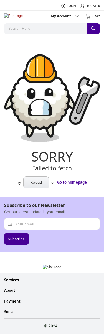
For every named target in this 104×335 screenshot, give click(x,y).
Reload (36, 182)
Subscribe (16, 239)
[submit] (93, 28)
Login (71, 6)
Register (93, 6)
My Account (61, 16)
